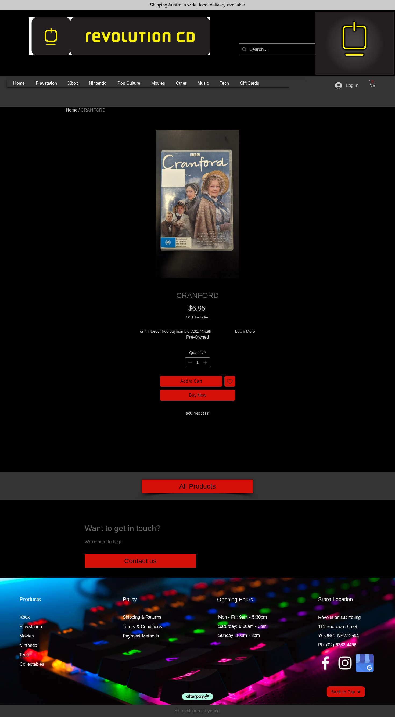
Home (71, 110)
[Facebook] (325, 663)
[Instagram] (345, 663)
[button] (46, 83)
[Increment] (205, 362)
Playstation (31, 626)
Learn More (245, 331)
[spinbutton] (197, 362)
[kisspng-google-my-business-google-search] (365, 663)
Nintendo (28, 645)
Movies (26, 636)
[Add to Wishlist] (229, 381)
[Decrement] (189, 362)
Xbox (25, 617)
